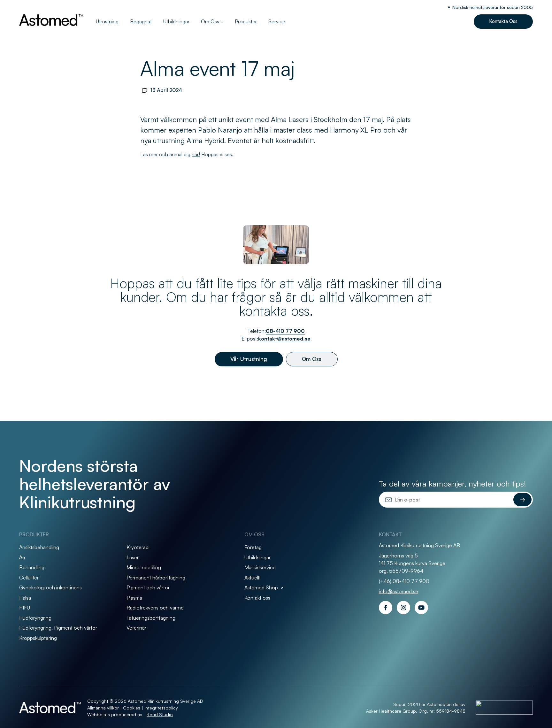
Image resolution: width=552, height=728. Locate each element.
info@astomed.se (398, 591)
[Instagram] (403, 607)
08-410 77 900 (285, 331)
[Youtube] (421, 607)
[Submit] (522, 499)
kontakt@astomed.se (284, 338)
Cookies (131, 707)
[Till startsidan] (51, 20)
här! (196, 154)
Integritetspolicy (161, 707)
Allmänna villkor (103, 707)
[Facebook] (385, 607)
